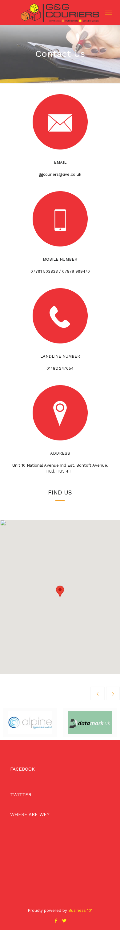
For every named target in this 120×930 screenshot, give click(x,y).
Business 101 (80, 910)
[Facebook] (56, 921)
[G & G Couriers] (60, 12)
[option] (30, 722)
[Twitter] (64, 921)
